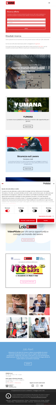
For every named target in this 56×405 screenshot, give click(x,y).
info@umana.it (18, 382)
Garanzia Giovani (16, 327)
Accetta (46, 220)
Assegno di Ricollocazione (39, 304)
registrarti (37, 44)
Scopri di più (28, 77)
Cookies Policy (10, 401)
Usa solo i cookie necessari (28, 220)
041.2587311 (10, 382)
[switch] (21, 211)
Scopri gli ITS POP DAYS (28, 282)
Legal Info (8, 400)
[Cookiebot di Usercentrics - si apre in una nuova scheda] (44, 184)
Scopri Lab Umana (28, 240)
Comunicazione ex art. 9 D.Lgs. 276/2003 (39, 400)
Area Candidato (17, 303)
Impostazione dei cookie (45, 216)
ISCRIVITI (28, 364)
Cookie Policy (12, 203)
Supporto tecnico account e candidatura (21, 390)
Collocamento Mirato (39, 327)
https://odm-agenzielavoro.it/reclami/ (38, 397)
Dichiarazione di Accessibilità (41, 401)
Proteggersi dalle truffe (39, 390)
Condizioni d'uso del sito (18, 400)
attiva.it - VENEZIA (47, 403)
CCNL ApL (30, 401)
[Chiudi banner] (53, 183)
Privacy (26, 400)
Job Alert (41, 46)
